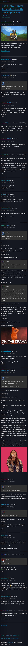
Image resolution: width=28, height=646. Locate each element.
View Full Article (5, 51)
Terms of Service (5, 638)
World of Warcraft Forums (7, 1)
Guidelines (16, 635)
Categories (9, 635)
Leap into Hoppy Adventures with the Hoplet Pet (12, 9)
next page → (4, 625)
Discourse (10, 642)
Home (2, 635)
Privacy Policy (15, 638)
